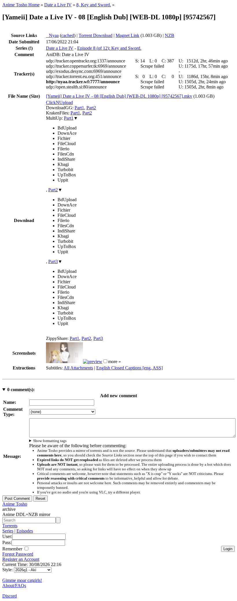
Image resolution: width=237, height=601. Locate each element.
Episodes (24, 530)
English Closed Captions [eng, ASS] (129, 367)
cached (67, 35)
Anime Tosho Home (21, 4)
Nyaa (52, 35)
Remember (12, 548)
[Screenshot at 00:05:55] (92, 361)
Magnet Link (127, 35)
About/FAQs (14, 585)
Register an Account (20, 559)
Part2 (91, 107)
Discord (9, 595)
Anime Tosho (14, 504)
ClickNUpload (59, 102)
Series (7, 530)
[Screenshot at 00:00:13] (64, 361)
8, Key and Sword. (93, 4)
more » (114, 361)
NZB (169, 35)
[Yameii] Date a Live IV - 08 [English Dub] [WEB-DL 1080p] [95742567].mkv (119, 96)
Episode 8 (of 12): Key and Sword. (109, 48)
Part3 (53, 261)
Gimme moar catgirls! (22, 580)
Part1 (79, 107)
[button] (105, 361)
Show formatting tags (49, 441)
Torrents (9, 525)
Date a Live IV (58, 4)
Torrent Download (95, 35)
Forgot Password (17, 554)
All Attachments (78, 367)
